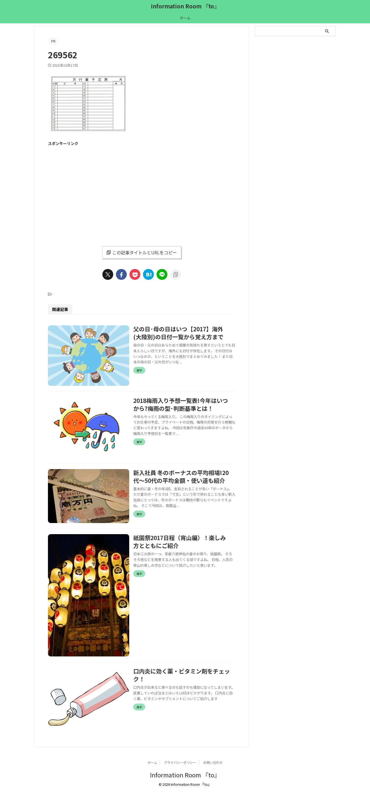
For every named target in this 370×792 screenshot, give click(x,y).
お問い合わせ (213, 762)
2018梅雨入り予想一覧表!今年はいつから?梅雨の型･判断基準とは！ (180, 404)
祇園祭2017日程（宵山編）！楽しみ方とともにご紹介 (179, 542)
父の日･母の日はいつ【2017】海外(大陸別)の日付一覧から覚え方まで (178, 333)
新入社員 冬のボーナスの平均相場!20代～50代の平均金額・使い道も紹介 (181, 477)
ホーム (185, 17)
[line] (162, 274)
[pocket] (134, 274)
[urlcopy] (175, 274)
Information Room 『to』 (185, 6)
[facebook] (121, 274)
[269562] (148, 274)
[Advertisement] (93, 188)
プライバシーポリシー (180, 762)
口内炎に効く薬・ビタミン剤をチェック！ (181, 675)
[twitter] (107, 274)
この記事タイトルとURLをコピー (144, 252)
